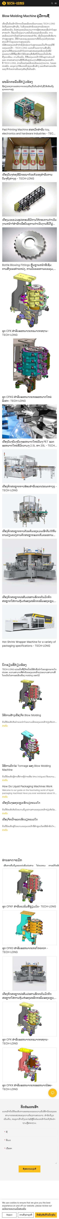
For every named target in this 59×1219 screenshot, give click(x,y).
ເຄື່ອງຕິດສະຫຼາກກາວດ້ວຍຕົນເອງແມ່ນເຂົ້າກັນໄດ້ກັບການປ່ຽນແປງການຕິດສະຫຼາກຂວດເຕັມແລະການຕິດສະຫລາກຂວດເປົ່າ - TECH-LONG (29, 533)
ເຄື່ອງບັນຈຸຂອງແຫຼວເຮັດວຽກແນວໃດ (21, 802)
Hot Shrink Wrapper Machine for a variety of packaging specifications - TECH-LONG (29, 643)
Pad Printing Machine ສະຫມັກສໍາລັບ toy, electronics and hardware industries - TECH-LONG (29, 131)
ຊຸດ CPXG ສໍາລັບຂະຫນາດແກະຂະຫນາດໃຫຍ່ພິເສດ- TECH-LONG (27, 398)
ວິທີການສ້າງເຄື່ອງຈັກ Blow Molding (21, 715)
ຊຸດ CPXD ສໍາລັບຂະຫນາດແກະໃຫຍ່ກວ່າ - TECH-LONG (25, 950)
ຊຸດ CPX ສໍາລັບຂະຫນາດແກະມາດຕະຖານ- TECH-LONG (25, 332)
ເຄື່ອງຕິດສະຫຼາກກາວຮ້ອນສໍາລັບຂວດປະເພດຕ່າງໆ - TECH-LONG (29, 488)
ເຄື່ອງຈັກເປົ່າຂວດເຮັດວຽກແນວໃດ (20, 819)
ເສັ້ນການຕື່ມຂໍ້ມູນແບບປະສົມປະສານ (18, 865)
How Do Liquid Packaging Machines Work (27, 786)
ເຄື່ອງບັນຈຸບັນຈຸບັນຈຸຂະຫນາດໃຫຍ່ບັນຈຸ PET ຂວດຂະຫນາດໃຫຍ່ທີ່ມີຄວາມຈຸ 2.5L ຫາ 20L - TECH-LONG (29, 443)
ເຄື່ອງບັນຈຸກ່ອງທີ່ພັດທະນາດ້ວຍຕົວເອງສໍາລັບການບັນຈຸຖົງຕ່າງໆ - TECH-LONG (27, 176)
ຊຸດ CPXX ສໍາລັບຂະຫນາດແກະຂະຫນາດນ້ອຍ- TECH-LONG (27, 1087)
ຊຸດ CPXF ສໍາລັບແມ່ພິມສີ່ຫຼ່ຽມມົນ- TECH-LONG (29, 906)
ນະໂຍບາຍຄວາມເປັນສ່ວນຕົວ (14, 1208)
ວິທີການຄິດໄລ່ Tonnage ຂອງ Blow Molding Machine (26, 767)
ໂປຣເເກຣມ (41, 865)
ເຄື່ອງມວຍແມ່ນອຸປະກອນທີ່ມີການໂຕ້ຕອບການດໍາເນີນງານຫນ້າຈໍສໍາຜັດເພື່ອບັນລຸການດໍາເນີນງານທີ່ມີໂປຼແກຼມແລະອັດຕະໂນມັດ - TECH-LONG (29, 222)
